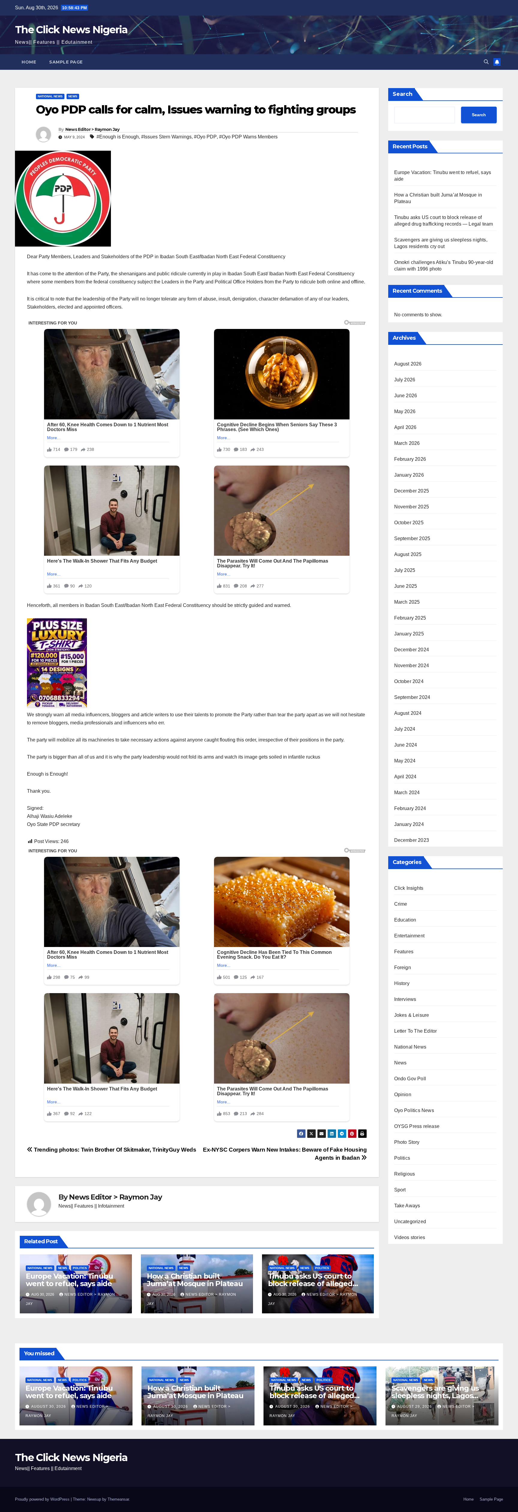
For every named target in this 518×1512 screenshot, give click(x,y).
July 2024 (404, 729)
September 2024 (412, 697)
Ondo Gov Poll (410, 1078)
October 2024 (409, 681)
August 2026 (408, 363)
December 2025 (411, 490)
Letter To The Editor (415, 1031)
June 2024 (405, 744)
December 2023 (411, 840)
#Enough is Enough (118, 136)
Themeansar (118, 1499)
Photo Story (407, 1142)
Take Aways (407, 1205)
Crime (400, 904)
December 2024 (411, 649)
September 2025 (412, 538)
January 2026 (409, 475)
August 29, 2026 (415, 1406)
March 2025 (407, 602)
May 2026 (405, 411)
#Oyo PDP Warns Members (248, 136)
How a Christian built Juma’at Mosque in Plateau (195, 1280)
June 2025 (405, 586)
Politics (80, 1268)
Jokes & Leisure (411, 1015)
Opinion (402, 1094)
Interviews (405, 999)
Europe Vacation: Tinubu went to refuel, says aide (69, 1280)
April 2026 (405, 427)
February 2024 (410, 808)
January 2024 (409, 824)
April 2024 (405, 776)
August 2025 (408, 554)
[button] (486, 61)
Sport (400, 1189)
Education (405, 919)
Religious (404, 1173)
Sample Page (66, 62)
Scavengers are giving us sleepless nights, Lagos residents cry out (435, 1395)
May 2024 (405, 760)
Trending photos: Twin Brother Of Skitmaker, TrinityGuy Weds (114, 1150)
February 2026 (410, 459)
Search (402, 94)
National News (50, 96)
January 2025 (409, 633)
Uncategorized (410, 1221)
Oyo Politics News (414, 1110)
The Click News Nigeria (71, 29)
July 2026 (404, 379)
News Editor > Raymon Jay (92, 129)
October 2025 (409, 522)
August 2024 (408, 713)
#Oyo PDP (205, 136)
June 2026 (405, 395)
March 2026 (407, 443)
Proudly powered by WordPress (43, 1499)
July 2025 (404, 570)
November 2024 (411, 665)
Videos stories (409, 1237)
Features (404, 951)
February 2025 (410, 617)
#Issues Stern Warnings (166, 136)
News (72, 96)
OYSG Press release (417, 1126)
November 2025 (411, 506)
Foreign (402, 967)
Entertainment (409, 935)
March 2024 (407, 792)
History (401, 983)
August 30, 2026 (49, 1406)
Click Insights (409, 888)
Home (29, 62)
